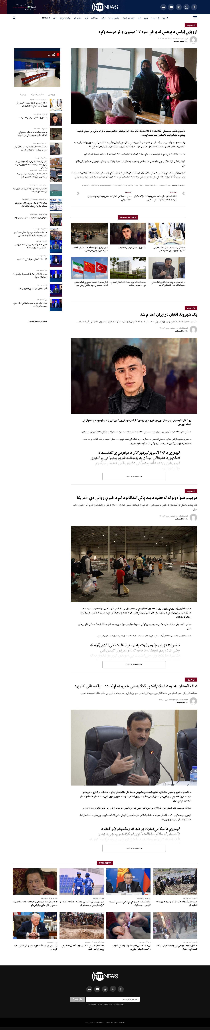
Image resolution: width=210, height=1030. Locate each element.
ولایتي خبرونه (114, 17)
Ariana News (179, 41)
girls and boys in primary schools (106, 185)
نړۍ (139, 17)
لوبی (86, 17)
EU (136, 185)
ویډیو (146, 17)
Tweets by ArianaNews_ (37, 321)
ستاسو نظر (77, 17)
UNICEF (85, 185)
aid (141, 185)
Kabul (33, 7)
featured (128, 185)
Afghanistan (150, 185)
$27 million (164, 185)
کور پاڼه (165, 17)
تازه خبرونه (155, 17)
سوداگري (94, 17)
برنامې (103, 17)
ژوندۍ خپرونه (65, 17)
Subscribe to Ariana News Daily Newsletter (105, 1004)
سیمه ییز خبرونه (128, 17)
